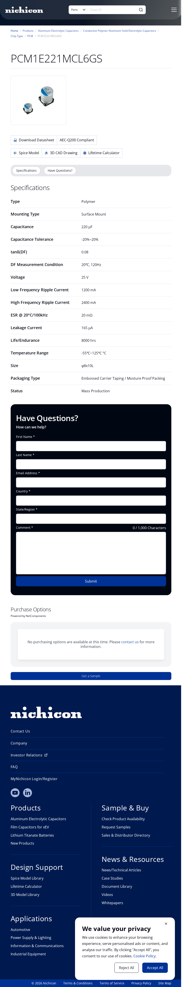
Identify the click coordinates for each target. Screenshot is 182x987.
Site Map (164, 983)
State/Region (25, 509)
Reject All (126, 967)
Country (22, 491)
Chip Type (17, 36)
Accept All (155, 967)
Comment (23, 528)
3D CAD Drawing (63, 152)
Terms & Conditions (78, 983)
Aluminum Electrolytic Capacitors (58, 31)
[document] (125, 949)
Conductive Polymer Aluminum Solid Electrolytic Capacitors (119, 31)
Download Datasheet (36, 140)
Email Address (26, 473)
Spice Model (29, 152)
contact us (130, 641)
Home (14, 31)
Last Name (24, 455)
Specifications (26, 170)
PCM (30, 36)
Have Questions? (60, 170)
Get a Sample (91, 676)
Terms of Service (112, 983)
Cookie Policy (144, 956)
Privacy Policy (141, 983)
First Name (24, 437)
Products (28, 31)
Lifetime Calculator (104, 152)
